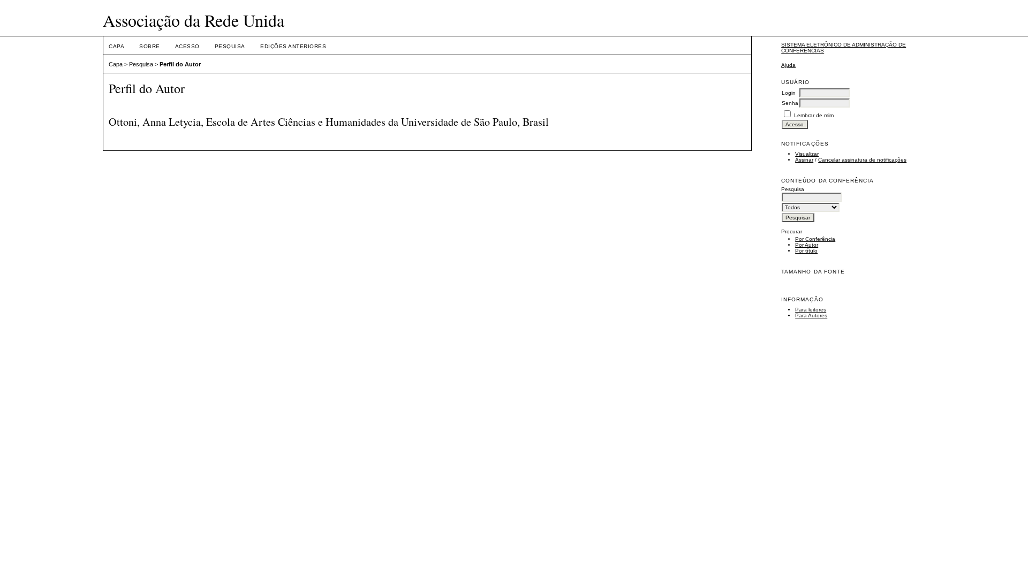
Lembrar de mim (814, 115)
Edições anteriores (293, 46)
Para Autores (811, 315)
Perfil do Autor (180, 64)
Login (789, 93)
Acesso (187, 46)
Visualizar (807, 154)
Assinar (804, 160)
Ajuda (788, 65)
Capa (116, 46)
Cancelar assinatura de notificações (862, 160)
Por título (806, 251)
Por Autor (806, 245)
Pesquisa (230, 46)
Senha (790, 103)
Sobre (149, 46)
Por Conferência (815, 239)
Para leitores (810, 310)
